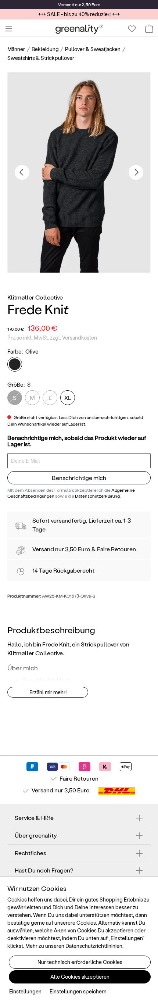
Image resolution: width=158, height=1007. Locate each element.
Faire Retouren (116, 548)
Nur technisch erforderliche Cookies (79, 962)
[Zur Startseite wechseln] (79, 28)
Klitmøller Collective (35, 297)
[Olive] (14, 364)
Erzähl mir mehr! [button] (48, 692)
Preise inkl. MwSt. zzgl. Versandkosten (52, 337)
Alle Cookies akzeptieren (79, 977)
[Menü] (9, 28)
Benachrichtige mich (79, 477)
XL (67, 397)
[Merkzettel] (132, 28)
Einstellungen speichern (78, 991)
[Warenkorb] (149, 28)
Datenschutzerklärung (97, 495)
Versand (66, 4)
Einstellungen (25, 991)
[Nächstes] (136, 172)
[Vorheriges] (22, 172)
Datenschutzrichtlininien (93, 946)
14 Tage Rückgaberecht (63, 570)
